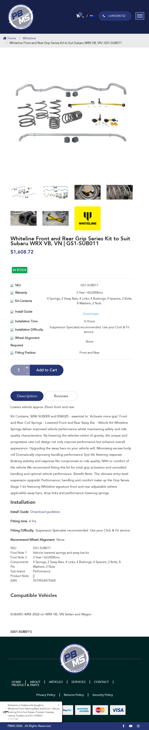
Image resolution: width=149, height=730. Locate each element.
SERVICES (78, 682)
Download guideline (45, 512)
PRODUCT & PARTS (25, 685)
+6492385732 (116, 16)
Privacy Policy (45, 695)
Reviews (61, 396)
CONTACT (101, 682)
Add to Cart (46, 370)
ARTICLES (56, 682)
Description (27, 396)
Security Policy (102, 695)
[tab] (26, 396)
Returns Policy (74, 695)
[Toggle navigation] (139, 16)
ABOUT (35, 682)
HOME (16, 682)
